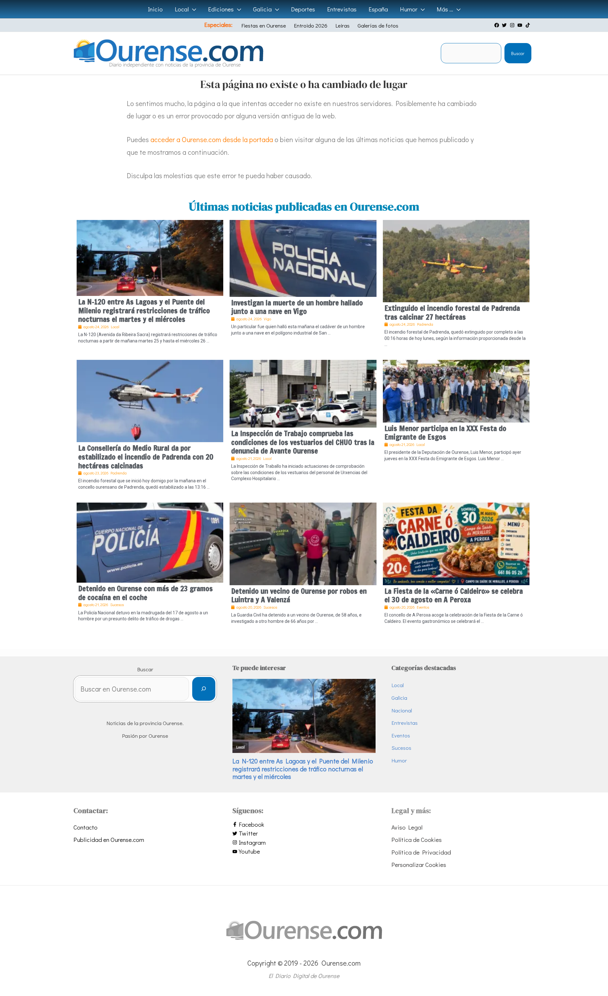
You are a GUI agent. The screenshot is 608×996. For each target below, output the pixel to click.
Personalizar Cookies (418, 864)
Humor (399, 760)
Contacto (85, 827)
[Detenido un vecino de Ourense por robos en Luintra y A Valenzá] (303, 542)
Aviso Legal (406, 827)
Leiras (342, 25)
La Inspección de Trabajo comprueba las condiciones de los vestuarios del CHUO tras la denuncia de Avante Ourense (302, 442)
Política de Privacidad (421, 852)
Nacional (401, 710)
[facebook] (497, 25)
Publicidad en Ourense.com (108, 839)
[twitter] (505, 25)
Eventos (400, 735)
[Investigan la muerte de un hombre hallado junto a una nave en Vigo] (303, 257)
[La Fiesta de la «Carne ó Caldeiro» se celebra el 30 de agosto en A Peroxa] (456, 542)
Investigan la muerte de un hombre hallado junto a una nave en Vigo (297, 307)
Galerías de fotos (378, 25)
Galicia (399, 697)
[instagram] (513, 25)
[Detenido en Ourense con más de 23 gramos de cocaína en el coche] (150, 541)
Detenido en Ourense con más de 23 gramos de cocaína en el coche (145, 593)
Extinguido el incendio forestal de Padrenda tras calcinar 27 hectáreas (452, 312)
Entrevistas (404, 722)
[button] (192, 9)
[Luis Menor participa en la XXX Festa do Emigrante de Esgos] (456, 390)
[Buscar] (203, 689)
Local (397, 685)
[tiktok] (528, 25)
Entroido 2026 (310, 25)
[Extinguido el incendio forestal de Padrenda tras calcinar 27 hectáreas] (456, 260)
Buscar (517, 53)
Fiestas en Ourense (263, 25)
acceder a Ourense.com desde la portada (211, 139)
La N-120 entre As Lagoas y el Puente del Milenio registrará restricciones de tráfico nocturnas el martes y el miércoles (144, 310)
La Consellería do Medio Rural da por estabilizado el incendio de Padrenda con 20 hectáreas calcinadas (145, 457)
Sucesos (401, 747)
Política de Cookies (416, 839)
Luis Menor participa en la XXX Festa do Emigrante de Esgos (445, 432)
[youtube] (520, 25)
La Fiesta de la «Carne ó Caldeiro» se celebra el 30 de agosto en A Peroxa (453, 595)
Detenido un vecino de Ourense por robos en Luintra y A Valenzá (299, 595)
